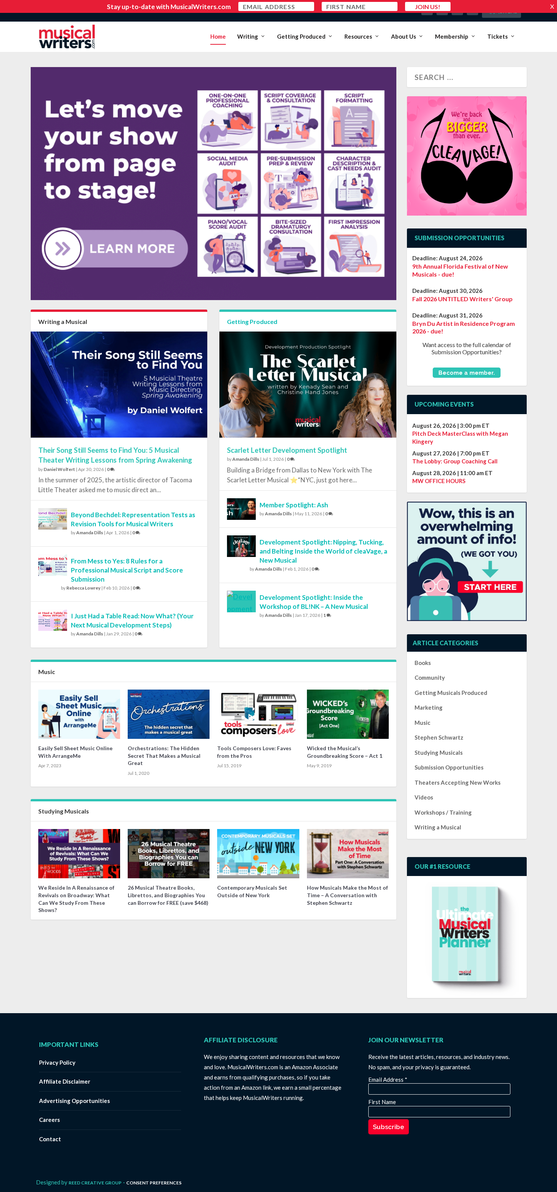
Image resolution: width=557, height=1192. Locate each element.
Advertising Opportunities (74, 1100)
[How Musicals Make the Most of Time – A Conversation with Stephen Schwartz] (348, 853)
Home (218, 36)
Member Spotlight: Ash (294, 505)
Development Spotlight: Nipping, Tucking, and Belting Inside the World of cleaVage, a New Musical (323, 551)
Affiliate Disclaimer (64, 1081)
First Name (382, 1101)
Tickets (497, 36)
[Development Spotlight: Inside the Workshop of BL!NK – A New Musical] (241, 601)
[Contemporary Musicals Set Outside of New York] (258, 853)
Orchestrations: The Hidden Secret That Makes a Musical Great (164, 755)
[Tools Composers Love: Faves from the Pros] (258, 714)
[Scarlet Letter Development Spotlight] (307, 385)
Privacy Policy (57, 1062)
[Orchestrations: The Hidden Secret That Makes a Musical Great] (169, 714)
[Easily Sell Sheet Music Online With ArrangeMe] (79, 714)
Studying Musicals (63, 811)
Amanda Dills (89, 532)
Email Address (387, 1079)
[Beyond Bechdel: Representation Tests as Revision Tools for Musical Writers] (52, 519)
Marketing (429, 707)
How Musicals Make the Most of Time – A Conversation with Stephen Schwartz (347, 895)
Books (423, 662)
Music (46, 671)
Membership (451, 36)
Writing (247, 36)
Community (430, 677)
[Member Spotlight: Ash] (241, 509)
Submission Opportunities (449, 767)
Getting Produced (301, 36)
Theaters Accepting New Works (458, 782)
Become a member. (466, 372)
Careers (49, 1119)
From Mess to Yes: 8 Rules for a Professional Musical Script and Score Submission (127, 570)
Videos (424, 797)
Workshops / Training (443, 812)
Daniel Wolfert (59, 469)
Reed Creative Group (95, 1183)
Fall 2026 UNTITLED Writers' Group (462, 298)
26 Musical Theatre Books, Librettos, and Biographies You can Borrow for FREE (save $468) (168, 895)
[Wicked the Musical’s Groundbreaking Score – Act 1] (348, 714)
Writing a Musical (62, 321)
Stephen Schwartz (439, 737)
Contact (50, 1139)
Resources (358, 36)
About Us (403, 36)
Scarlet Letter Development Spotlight (287, 450)
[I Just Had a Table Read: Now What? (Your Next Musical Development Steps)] (52, 620)
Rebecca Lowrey (83, 588)
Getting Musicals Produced (451, 692)
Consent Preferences (153, 1183)
